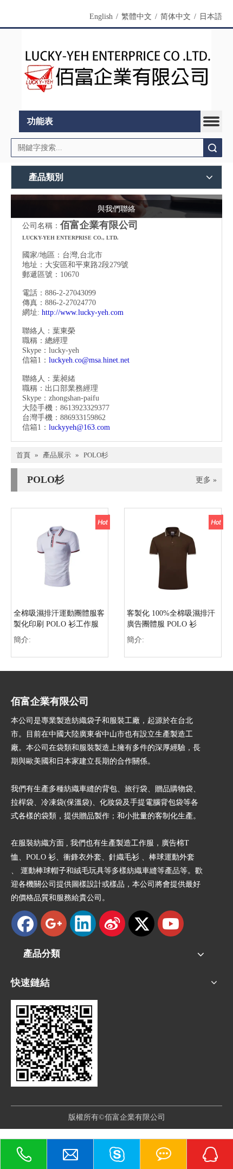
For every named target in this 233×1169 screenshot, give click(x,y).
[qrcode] (54, 1043)
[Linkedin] (83, 923)
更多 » (206, 480)
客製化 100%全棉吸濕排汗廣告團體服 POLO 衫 (171, 618)
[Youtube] (171, 923)
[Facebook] (24, 923)
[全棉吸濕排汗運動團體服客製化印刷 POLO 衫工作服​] (60, 556)
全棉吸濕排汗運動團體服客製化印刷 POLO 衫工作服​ (59, 618)
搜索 (212, 148)
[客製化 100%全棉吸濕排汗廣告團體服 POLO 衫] (173, 556)
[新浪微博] (112, 923)
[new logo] (116, 70)
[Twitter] (141, 923)
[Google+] (54, 923)
